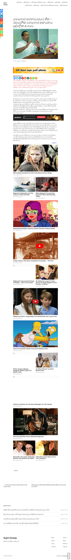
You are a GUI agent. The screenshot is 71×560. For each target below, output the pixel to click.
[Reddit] (25, 78)
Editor (19, 61)
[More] (36, 78)
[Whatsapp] (33, 78)
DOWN (68, 557)
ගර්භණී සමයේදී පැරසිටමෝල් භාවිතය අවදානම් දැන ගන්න (21, 519)
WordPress (65, 555)
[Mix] (31, 78)
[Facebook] (14, 78)
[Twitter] (17, 78)
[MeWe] (28, 78)
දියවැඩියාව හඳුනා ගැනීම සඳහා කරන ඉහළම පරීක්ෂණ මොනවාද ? (23, 514)
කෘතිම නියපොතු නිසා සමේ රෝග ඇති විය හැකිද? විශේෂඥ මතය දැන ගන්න (26, 510)
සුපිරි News (23, 61)
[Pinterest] (22, 78)
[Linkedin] (20, 78)
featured (16, 470)
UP (68, 554)
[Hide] (0, 37)
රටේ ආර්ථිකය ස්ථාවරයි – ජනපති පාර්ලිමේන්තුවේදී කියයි (20, 523)
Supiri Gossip (5, 3)
